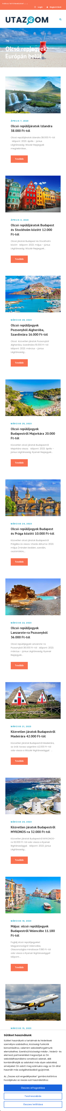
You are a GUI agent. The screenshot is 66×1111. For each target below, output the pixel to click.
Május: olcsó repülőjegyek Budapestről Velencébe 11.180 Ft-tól (33, 931)
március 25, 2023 (21, 423)
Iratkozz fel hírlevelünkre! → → (15, 3)
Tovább (19, 158)
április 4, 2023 (20, 220)
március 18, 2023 (21, 921)
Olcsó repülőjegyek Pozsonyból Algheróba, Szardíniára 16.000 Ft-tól (29, 330)
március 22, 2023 (21, 622)
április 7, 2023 (20, 121)
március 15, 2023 (21, 1028)
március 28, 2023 (21, 320)
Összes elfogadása (33, 1087)
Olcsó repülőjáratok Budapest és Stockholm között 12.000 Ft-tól (32, 229)
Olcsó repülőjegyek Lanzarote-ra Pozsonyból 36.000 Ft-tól (29, 632)
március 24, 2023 (21, 523)
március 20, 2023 (21, 822)
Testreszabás (33, 1096)
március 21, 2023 (21, 726)
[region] (33, 1070)
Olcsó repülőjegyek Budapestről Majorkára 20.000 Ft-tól (33, 433)
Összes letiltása (33, 1104)
